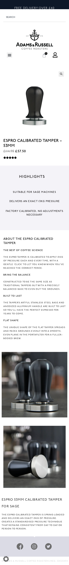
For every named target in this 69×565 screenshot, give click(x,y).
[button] (9, 55)
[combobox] (34, 17)
